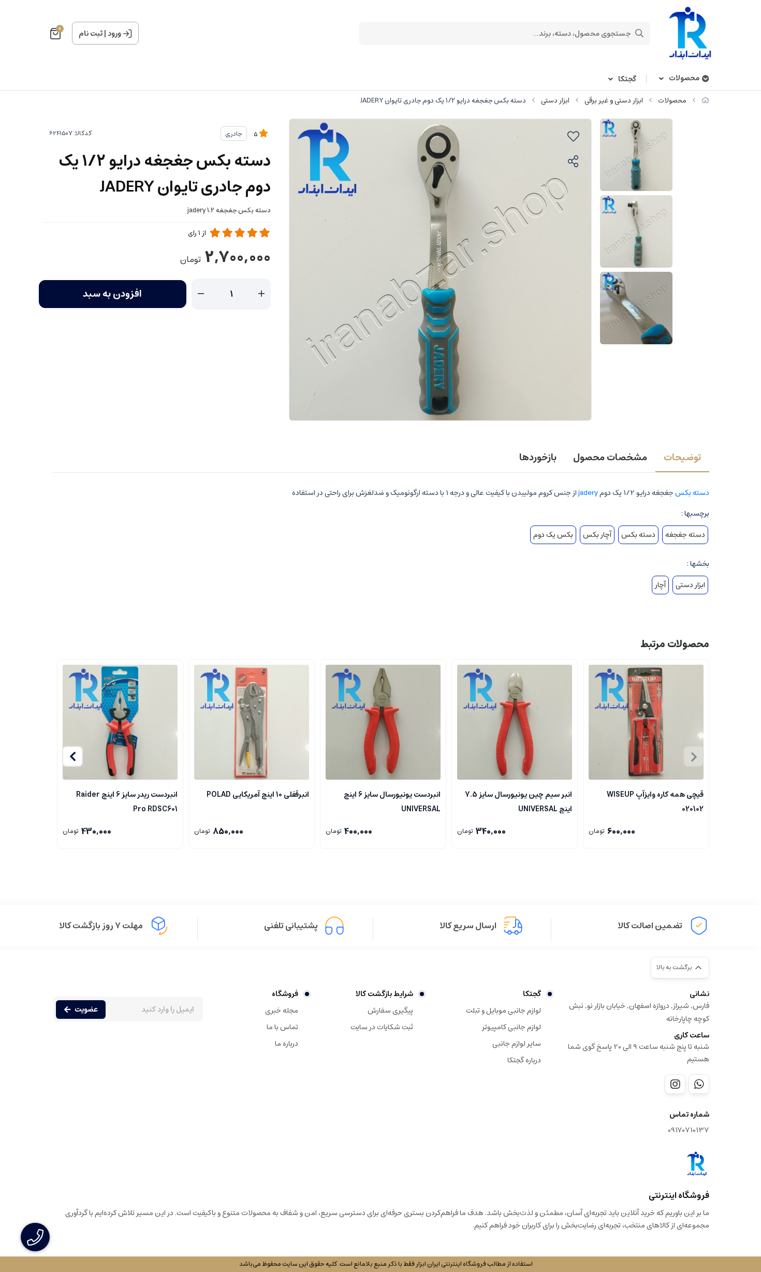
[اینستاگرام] (675, 1084)
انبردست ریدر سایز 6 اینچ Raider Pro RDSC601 (127, 800)
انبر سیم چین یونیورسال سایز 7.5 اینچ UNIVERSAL (518, 800)
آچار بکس (597, 535)
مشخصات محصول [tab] (610, 457)
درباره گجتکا (524, 1060)
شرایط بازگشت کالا (384, 994)
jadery (588, 493)
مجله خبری (281, 1010)
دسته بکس (692, 493)
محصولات (684, 78)
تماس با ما (282, 1027)
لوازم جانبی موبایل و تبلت (503, 1010)
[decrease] (201, 294)
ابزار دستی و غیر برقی (613, 101)
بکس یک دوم (553, 535)
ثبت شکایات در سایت (381, 1027)
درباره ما (286, 1044)
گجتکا (627, 79)
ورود (114, 33)
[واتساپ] (699, 1084)
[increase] (261, 294)
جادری (233, 133)
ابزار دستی (555, 101)
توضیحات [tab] (682, 457)
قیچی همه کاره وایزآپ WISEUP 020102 (655, 800)
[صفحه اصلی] (705, 101)
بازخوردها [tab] (538, 457)
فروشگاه (285, 994)
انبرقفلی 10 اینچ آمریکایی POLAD (258, 794)
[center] (639, 33)
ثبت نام (91, 33)
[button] (72, 756)
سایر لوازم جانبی (516, 1044)
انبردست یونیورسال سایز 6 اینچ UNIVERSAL (392, 800)
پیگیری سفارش (390, 1010)
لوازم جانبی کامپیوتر (511, 1027)
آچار (660, 585)
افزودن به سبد (112, 294)
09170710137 (688, 1130)
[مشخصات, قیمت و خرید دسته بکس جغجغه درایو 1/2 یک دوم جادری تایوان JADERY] (696, 1163)
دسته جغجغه (685, 535)
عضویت (86, 1009)
